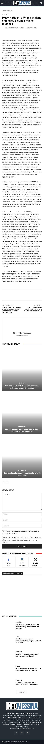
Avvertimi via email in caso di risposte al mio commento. (22, 537)
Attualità (9, 11)
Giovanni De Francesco (15, 27)
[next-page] (7, 482)
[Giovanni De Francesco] (4, 27)
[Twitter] (28, 733)
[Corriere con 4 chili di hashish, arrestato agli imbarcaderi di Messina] (22, 369)
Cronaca (21, 383)
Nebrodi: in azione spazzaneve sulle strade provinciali (22, 474)
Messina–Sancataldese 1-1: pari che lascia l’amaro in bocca (28, 669)
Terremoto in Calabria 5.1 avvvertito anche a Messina (27, 684)
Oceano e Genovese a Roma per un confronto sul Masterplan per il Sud (33, 309)
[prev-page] (3, 482)
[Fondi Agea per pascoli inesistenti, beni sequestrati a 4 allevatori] (22, 412)
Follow (22, 558)
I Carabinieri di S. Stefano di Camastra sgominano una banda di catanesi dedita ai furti (11, 310)
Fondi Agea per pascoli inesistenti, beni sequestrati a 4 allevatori (22, 430)
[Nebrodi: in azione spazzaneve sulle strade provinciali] (22, 456)
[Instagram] (22, 733)
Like (8, 558)
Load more (21, 692)
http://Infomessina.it (22, 335)
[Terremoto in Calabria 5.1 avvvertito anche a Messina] (8, 683)
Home (4, 11)
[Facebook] (16, 733)
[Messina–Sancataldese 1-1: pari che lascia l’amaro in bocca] (8, 668)
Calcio (18, 666)
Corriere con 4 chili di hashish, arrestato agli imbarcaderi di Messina (22, 387)
